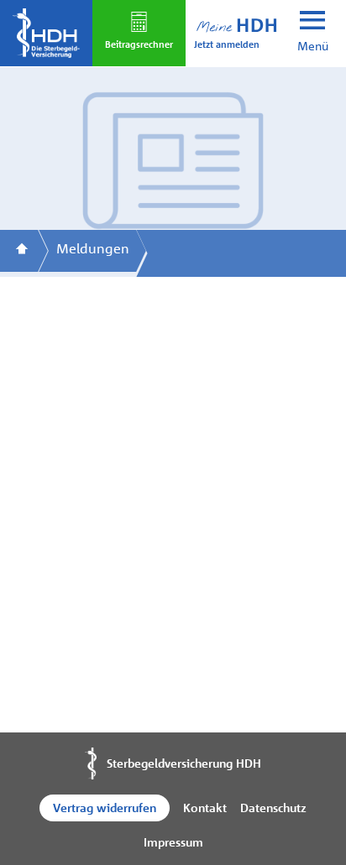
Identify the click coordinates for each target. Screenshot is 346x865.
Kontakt (205, 807)
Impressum (173, 842)
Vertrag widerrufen (104, 807)
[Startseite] (22, 251)
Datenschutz (273, 807)
